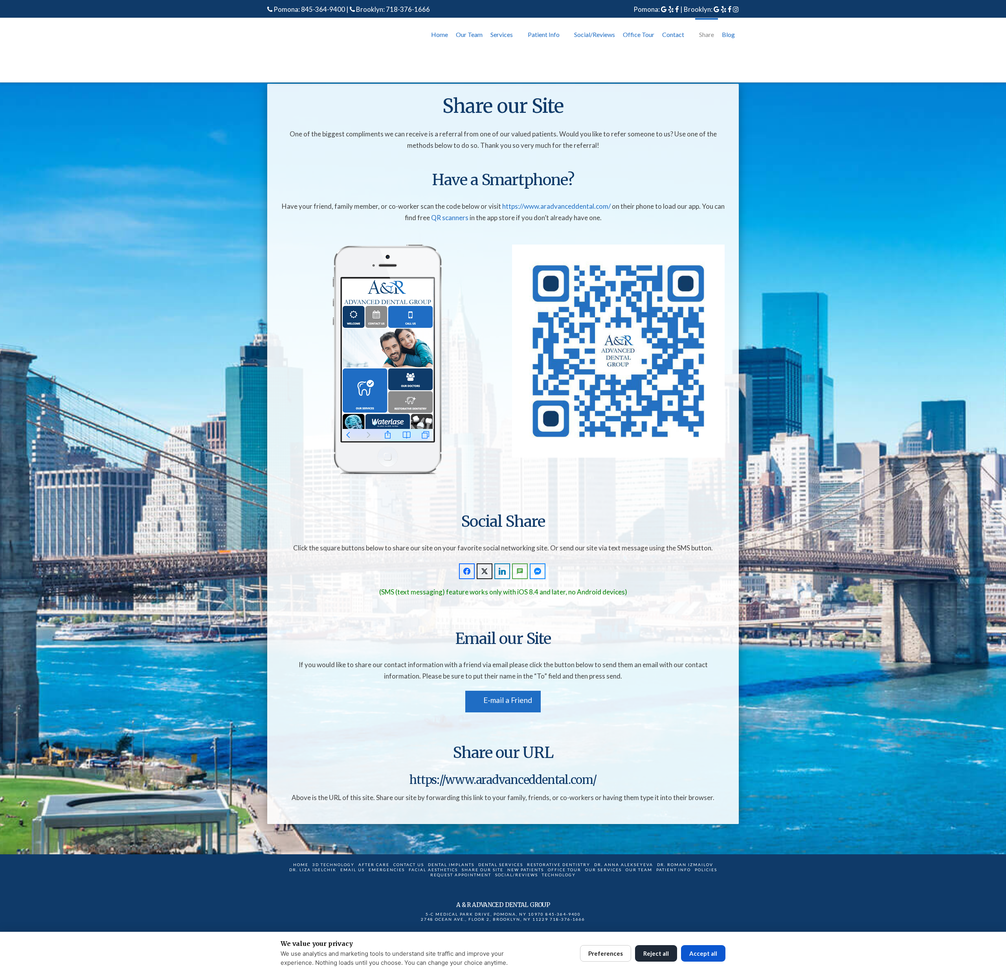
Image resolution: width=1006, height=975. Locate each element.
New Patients (525, 869)
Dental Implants (451, 864)
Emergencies (387, 869)
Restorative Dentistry (558, 864)
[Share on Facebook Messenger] (537, 571)
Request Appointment (460, 874)
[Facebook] (677, 9)
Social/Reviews (516, 874)
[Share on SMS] (520, 571)
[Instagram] (736, 9)
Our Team (639, 869)
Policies (706, 869)
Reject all (656, 953)
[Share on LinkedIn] (502, 571)
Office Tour (564, 869)
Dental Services (500, 864)
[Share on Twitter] (484, 571)
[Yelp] (671, 9)
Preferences (605, 953)
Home (300, 864)
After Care (373, 864)
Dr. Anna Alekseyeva (623, 864)
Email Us (352, 869)
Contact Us (408, 864)
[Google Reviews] (664, 9)
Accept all (703, 953)
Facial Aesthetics (433, 869)
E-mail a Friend (507, 700)
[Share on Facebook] (467, 571)
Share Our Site (482, 869)
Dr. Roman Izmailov (685, 864)
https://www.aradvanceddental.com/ (556, 206)
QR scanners (449, 217)
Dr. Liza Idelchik (312, 869)
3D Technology (333, 864)
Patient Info (673, 869)
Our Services (603, 869)
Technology (559, 874)
